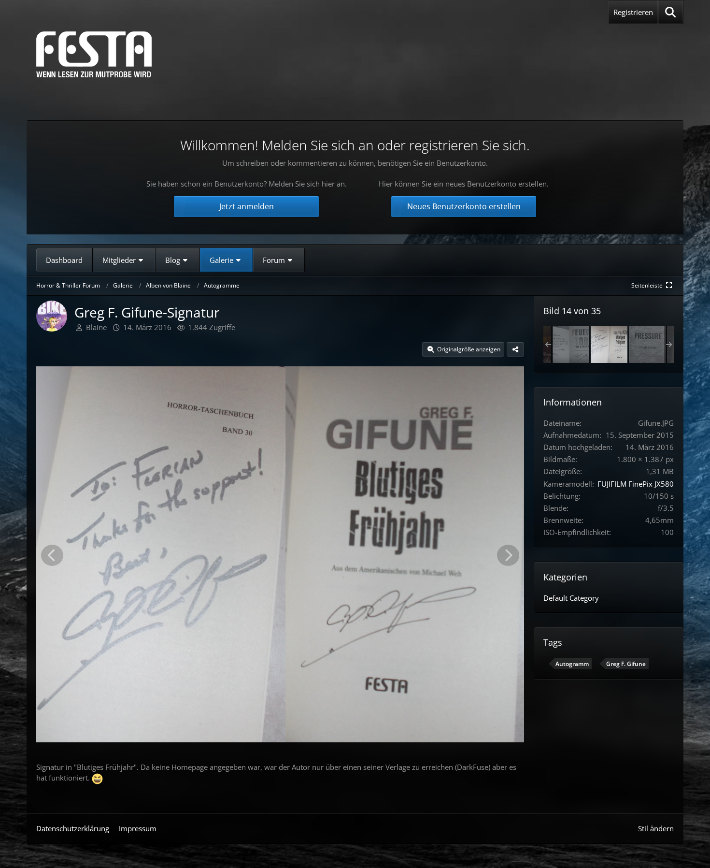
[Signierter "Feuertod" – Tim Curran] (571, 344)
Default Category (571, 598)
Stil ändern (656, 828)
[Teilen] (515, 349)
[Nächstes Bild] (508, 555)
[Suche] (670, 12)
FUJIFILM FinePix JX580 (635, 484)
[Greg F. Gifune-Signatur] (609, 344)
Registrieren (633, 12)
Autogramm (572, 664)
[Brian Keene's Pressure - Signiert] (647, 344)
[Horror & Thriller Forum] (94, 54)
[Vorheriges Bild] (52, 555)
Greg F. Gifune (626, 664)
